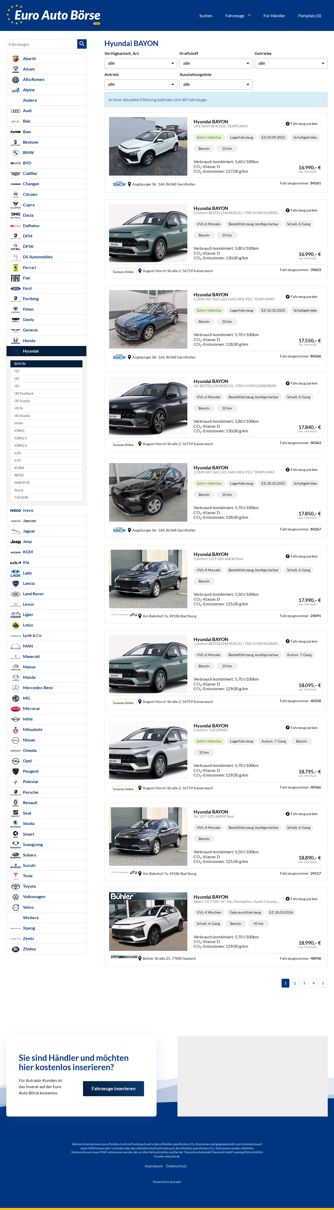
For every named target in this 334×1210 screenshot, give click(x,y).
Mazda (28, 677)
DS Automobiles (37, 256)
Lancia (28, 583)
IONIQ (19, 431)
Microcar (31, 708)
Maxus (28, 666)
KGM (27, 551)
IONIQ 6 (20, 445)
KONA (19, 468)
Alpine (28, 89)
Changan (30, 183)
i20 (16, 379)
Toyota (29, 886)
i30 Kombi (22, 401)
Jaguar (28, 530)
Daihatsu (30, 225)
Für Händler (274, 15)
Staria (18, 490)
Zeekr (28, 938)
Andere (29, 100)
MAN (27, 645)
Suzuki (28, 865)
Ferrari (29, 267)
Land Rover (33, 593)
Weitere (30, 917)
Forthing (30, 298)
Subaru (29, 854)
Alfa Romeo (33, 79)
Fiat (26, 277)
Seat (26, 812)
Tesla (27, 875)
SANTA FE (22, 483)
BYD (26, 162)
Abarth (29, 58)
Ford (27, 288)
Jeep (27, 541)
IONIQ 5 (20, 438)
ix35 (17, 460)
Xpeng (28, 927)
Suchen (205, 15)
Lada (27, 572)
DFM (27, 235)
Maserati (31, 656)
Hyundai (30, 350)
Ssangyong (32, 844)
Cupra (28, 204)
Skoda (28, 823)
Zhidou (29, 948)
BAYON (20, 364)
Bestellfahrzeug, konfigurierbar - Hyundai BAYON (216, 239)
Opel (27, 760)
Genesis (30, 329)
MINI (27, 718)
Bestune (30, 141)
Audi (27, 110)
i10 (16, 371)
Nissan (28, 739)
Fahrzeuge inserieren (113, 1083)
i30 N (18, 408)
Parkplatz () (309, 15)
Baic (26, 120)
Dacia (27, 215)
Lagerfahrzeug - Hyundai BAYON (216, 152)
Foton (28, 308)
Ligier (27, 614)
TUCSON (21, 498)
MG (26, 697)
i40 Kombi (22, 416)
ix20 (17, 453)
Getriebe (263, 53)
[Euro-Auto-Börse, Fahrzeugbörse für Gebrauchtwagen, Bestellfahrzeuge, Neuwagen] (53, 15)
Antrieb (111, 74)
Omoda (29, 750)
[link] (301, 123)
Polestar (30, 781)
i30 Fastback (24, 393)
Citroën (29, 194)
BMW (28, 152)
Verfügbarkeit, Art (121, 53)
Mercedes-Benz (37, 687)
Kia (25, 562)
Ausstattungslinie (196, 74)
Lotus (27, 624)
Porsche (30, 792)
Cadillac (30, 173)
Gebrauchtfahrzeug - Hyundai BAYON (216, 927)
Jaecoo (29, 520)
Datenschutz (176, 1166)
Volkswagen (33, 896)
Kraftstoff (189, 53)
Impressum (154, 1166)
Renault (29, 802)
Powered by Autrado (167, 1182)
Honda (28, 340)
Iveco (27, 510)
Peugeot (30, 771)
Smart (28, 833)
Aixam (28, 68)
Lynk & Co (31, 635)
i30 (16, 386)
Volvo (28, 907)
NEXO (19, 475)
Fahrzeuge (234, 15)
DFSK (28, 246)
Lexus (28, 603)
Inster (18, 423)
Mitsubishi (32, 729)
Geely (28, 319)
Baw (26, 131)
